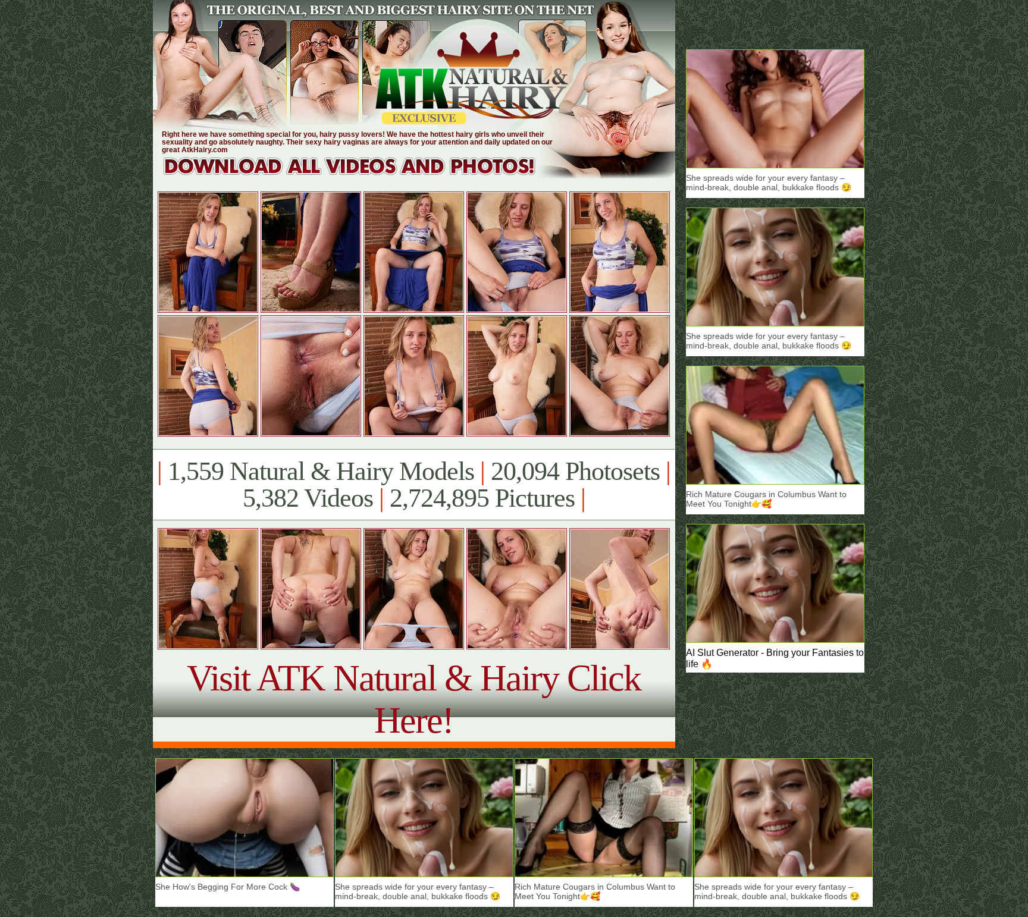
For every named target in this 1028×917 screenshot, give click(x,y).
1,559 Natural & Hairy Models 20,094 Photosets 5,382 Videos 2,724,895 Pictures (413, 484)
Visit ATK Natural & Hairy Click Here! (414, 699)
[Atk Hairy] (361, 175)
